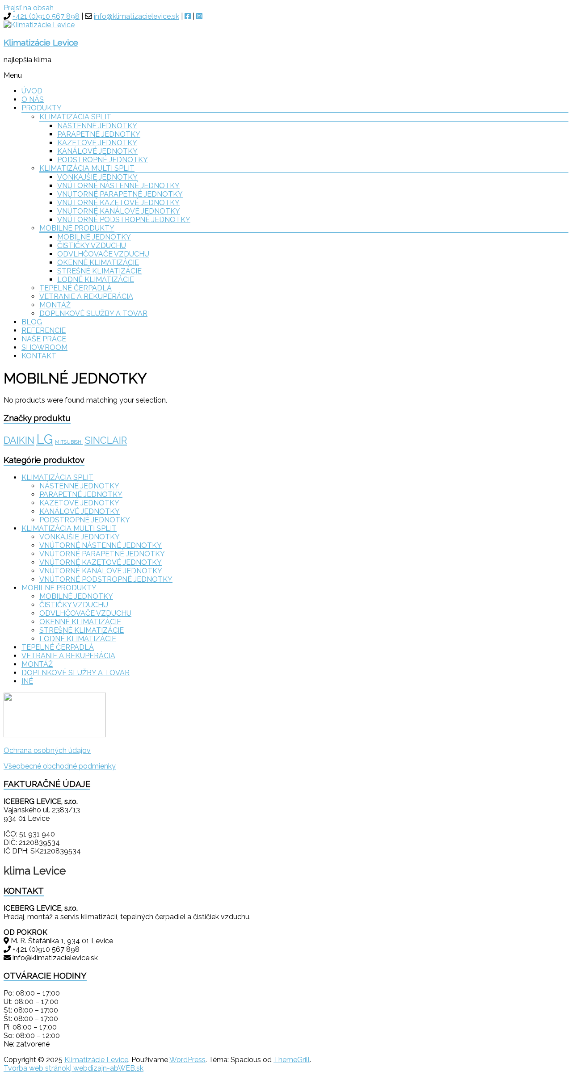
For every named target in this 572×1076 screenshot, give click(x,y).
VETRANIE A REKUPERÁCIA (86, 296)
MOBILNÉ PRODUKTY (76, 228)
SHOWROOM (44, 347)
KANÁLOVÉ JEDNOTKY (97, 151)
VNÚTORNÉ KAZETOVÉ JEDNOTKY (118, 202)
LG (44, 439)
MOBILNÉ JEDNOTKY (94, 237)
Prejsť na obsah (29, 8)
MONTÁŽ (55, 305)
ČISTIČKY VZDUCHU (91, 245)
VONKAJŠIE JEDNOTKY (97, 177)
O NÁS (32, 99)
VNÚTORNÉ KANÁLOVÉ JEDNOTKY (118, 211)
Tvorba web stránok (37, 1068)
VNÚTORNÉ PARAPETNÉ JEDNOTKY (120, 194)
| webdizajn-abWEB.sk (106, 1068)
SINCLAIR (105, 440)
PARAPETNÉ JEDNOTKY (98, 134)
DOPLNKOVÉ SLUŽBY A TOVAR (93, 313)
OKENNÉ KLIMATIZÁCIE (98, 262)
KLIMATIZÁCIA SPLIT (75, 117)
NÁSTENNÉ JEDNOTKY (97, 126)
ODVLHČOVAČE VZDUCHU (103, 254)
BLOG (31, 322)
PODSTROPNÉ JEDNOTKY (102, 160)
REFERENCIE (43, 330)
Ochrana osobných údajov (47, 750)
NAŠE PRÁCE (43, 339)
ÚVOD (31, 91)
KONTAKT (38, 356)
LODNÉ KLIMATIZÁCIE (95, 279)
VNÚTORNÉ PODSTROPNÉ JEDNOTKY (123, 219)
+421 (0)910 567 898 (46, 16)
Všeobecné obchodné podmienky (60, 766)
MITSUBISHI (69, 442)
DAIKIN (19, 440)
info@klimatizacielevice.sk (136, 16)
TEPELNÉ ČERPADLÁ (75, 288)
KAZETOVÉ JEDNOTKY (97, 143)
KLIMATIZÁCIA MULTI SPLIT (87, 168)
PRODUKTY (41, 108)
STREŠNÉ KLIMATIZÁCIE (99, 271)
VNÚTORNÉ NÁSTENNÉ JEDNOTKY (118, 185)
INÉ (27, 681)
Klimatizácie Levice (41, 42)
